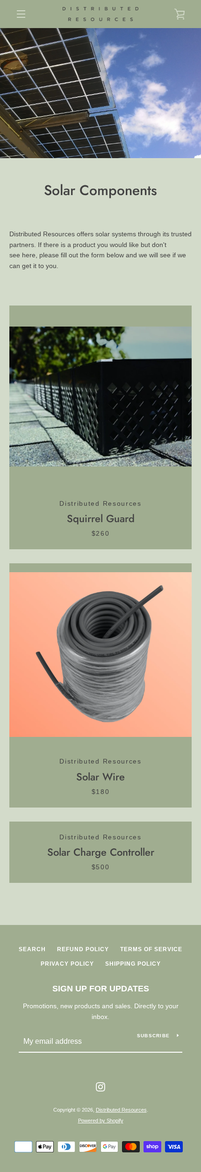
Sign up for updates (100, 988)
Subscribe (153, 1035)
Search (32, 949)
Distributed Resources (121, 1110)
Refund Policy (83, 949)
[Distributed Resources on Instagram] (100, 1086)
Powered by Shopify (100, 1120)
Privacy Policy (67, 964)
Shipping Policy (133, 964)
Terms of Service (151, 949)
